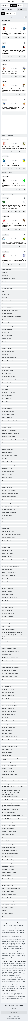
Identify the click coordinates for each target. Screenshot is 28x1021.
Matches (16, 1005)
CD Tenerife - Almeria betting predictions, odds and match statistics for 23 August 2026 (13, 109)
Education (14, 1008)
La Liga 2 (4, 64)
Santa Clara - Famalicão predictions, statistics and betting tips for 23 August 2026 (14, 147)
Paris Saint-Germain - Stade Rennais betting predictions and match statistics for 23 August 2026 (13, 52)
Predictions (11, 1005)
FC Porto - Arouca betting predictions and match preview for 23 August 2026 (13, 164)
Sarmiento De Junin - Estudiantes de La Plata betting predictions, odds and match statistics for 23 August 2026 (14, 207)
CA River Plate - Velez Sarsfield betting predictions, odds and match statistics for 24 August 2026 (14, 260)
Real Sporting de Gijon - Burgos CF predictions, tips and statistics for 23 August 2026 (14, 90)
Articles (21, 1005)
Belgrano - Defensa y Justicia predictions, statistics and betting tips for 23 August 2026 (14, 243)
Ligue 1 (4, 24)
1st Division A (6, 176)
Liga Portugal (5, 139)
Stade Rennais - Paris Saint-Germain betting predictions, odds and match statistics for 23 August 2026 (14, 33)
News (6, 1005)
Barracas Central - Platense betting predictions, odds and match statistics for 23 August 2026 (14, 225)
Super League (6, 198)
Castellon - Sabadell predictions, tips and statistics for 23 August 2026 (13, 72)
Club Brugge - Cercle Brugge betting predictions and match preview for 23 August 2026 (14, 185)
